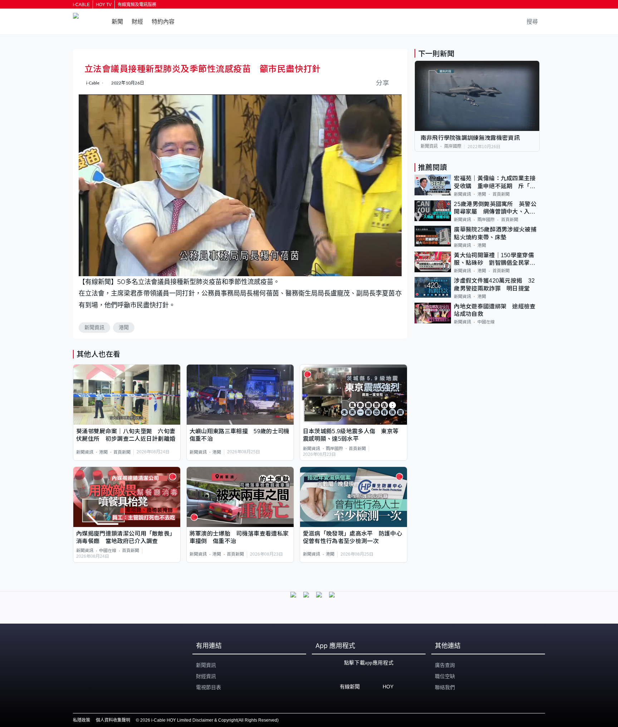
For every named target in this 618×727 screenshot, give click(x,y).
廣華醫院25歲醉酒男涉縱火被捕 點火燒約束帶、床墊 (497, 233)
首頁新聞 (122, 452)
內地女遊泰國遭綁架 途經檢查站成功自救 (494, 310)
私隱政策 (81, 720)
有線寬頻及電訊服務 (137, 4)
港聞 (124, 327)
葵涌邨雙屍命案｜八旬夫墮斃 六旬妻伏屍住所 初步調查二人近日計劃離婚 (125, 435)
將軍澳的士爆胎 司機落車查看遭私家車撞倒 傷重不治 (239, 537)
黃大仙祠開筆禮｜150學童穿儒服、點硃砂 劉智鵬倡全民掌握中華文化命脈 (494, 259)
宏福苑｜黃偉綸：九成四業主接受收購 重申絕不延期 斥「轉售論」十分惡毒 (494, 182)
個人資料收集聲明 (113, 720)
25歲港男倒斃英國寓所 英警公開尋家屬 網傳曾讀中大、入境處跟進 (495, 208)
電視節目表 (208, 687)
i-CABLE (81, 4)
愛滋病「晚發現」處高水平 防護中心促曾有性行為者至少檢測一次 (352, 537)
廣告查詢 (445, 665)
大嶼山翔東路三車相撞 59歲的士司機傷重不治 (240, 435)
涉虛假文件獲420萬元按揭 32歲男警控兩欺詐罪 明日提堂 (494, 284)
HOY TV (104, 4)
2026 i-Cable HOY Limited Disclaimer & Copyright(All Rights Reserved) (209, 720)
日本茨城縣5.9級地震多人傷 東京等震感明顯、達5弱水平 (351, 435)
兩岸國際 (334, 448)
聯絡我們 (445, 687)
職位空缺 (445, 676)
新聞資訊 (94, 327)
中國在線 (107, 550)
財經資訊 (206, 676)
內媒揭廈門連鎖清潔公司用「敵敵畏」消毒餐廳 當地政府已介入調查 (125, 537)
